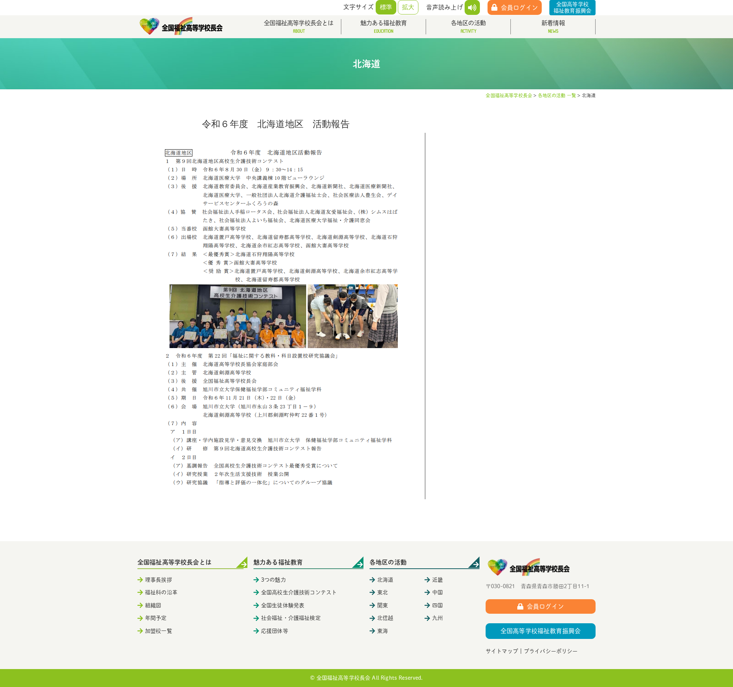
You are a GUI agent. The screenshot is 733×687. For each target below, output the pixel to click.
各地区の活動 (468, 23)
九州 (437, 618)
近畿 (437, 579)
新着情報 (553, 23)
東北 (382, 592)
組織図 (153, 605)
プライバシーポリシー (551, 651)
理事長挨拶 (158, 579)
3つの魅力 (273, 579)
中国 (437, 592)
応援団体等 (274, 631)
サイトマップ (502, 651)
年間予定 (156, 618)
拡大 (408, 7)
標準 (386, 7)
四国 (437, 605)
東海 (382, 631)
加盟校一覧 (158, 631)
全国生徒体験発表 (282, 605)
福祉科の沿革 (161, 592)
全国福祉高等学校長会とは (298, 23)
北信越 (385, 618)
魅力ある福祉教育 (383, 23)
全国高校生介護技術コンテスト (299, 592)
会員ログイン (519, 8)
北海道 (385, 579)
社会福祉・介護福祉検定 (291, 618)
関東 (382, 605)
